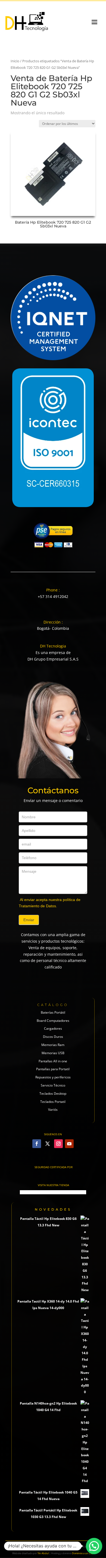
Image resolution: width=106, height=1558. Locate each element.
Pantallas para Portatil (53, 1069)
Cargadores (53, 1028)
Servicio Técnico (53, 1085)
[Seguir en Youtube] (69, 1143)
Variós (53, 1109)
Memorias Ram (52, 1044)
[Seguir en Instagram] (58, 1143)
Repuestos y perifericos (53, 1077)
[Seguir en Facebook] (36, 1143)
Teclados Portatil (53, 1101)
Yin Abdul (43, 1553)
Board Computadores (53, 1020)
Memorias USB (53, 1053)
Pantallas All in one (53, 1061)
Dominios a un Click (83, 1553)
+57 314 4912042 (53, 596)
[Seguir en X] (47, 1143)
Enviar (28, 920)
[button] (94, 1546)
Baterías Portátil (53, 1012)
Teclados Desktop (52, 1093)
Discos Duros (53, 1036)
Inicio (15, 60)
